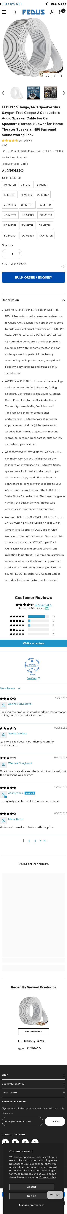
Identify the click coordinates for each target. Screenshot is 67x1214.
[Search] (14, 12)
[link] (33, 960)
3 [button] (35, 840)
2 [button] (29, 840)
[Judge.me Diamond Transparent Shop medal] (32, 665)
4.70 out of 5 (43, 605)
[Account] (52, 12)
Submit (55, 1121)
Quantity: (8, 245)
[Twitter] (35, 1142)
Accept (31, 1186)
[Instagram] (15, 1142)
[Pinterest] (25, 1142)
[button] (54, 76)
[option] (33, 48)
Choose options (33, 1031)
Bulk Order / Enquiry (33, 277)
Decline (31, 1196)
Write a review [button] (33, 643)
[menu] (4, 12)
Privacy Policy (47, 1177)
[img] (8, 698)
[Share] (62, 266)
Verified (31, 678)
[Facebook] (5, 1142)
